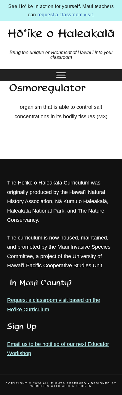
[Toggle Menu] (61, 75)
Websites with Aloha (52, 386)
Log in (85, 386)
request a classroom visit (65, 14)
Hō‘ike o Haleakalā (61, 34)
